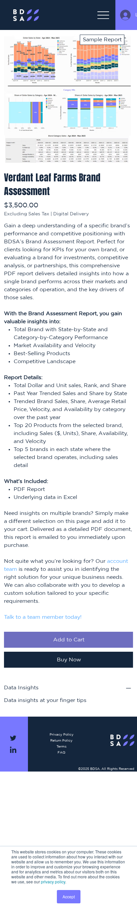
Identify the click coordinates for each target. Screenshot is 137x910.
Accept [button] (69, 896)
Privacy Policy (61, 734)
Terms (62, 746)
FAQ (62, 752)
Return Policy (61, 740)
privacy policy (53, 881)
